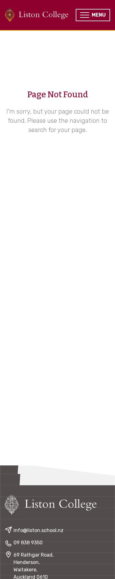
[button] (93, 15)
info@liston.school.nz (38, 530)
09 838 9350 (28, 543)
